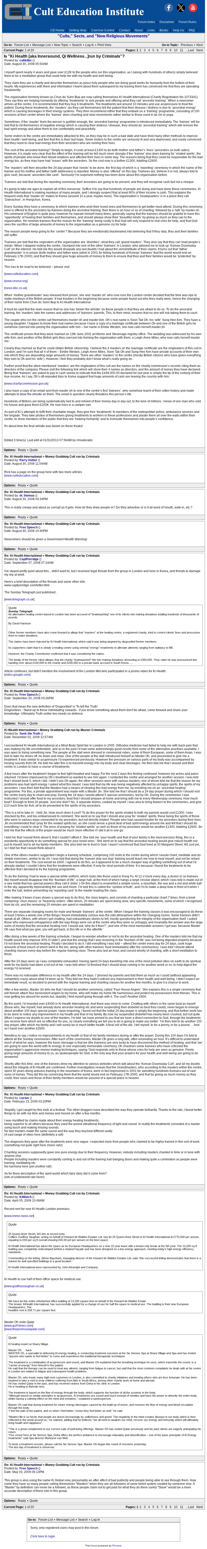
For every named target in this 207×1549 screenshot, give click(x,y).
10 (175, 50)
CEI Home (57, 30)
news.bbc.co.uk (15, 288)
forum (94, 1545)
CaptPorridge (29, 559)
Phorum (116, 1545)
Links (151, 30)
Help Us (178, 30)
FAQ (192, 30)
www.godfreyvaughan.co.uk (24, 1286)
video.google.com (17, 674)
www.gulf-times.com (18, 1325)
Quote (34, 450)
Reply (22, 450)
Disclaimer (167, 22)
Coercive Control (102, 30)
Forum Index (146, 22)
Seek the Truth (30, 733)
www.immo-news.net (19, 1216)
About (139, 30)
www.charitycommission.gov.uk (26, 383)
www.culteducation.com (21, 274)
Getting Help (77, 30)
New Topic (61, 45)
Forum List (21, 45)
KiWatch (25, 1197)
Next (199, 45)
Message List (41, 45)
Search (77, 45)
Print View (104, 45)
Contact (124, 30)
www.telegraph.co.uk (19, 599)
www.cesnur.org (16, 281)
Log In (89, 45)
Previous (187, 45)
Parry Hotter (28, 460)
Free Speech (28, 527)
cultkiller (26, 60)
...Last (190, 50)
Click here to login (42, 1536)
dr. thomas (27, 495)
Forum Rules (187, 22)
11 (181, 50)
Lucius (24, 1098)
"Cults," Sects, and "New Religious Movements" (104, 36)
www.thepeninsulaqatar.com (24, 1329)
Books (164, 30)
